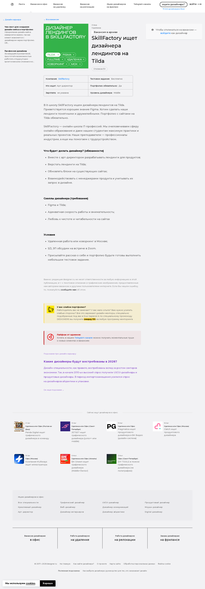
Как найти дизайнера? (83, 564)
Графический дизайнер (72, 502)
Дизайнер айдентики (113, 512)
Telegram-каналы (142, 4)
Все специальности (28, 502)
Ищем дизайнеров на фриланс (116, 5)
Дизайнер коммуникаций (115, 507)
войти (193, 4)
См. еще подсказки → (54, 390)
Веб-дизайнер (67, 507)
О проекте (102, 564)
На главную (65, 564)
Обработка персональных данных (139, 564)
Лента (22, 4)
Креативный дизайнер (29, 507)
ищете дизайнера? (173, 4)
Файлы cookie (164, 564)
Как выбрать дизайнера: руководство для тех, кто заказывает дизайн (115, 571)
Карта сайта (115, 564)
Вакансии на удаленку (59, 5)
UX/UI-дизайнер (110, 502)
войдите (166, 33)
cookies (30, 583)
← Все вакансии (51, 19)
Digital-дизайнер (153, 512)
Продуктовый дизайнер (157, 502)
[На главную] (12, 6)
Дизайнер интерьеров (72, 512)
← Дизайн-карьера (12, 20)
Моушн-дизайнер (154, 507)
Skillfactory (63, 79)
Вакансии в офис (39, 4)
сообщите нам (68, 289)
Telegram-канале (84, 338)
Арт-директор (25, 512)
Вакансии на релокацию (87, 5)
